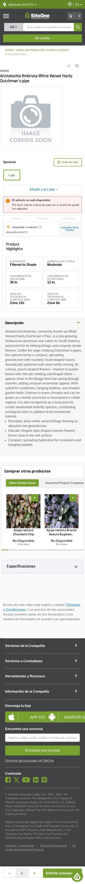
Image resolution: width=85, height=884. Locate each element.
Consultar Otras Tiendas (69, 228)
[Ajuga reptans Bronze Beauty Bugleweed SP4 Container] (62, 511)
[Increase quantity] (34, 873)
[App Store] (22, 713)
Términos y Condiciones (19, 845)
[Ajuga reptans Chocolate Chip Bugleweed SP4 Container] (23, 511)
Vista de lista (70, 162)
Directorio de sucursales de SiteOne (29, 760)
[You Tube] (27, 781)
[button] (21, 4)
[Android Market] (63, 713)
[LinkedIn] (37, 781)
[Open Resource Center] (77, 876)
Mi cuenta (42, 38)
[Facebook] (9, 781)
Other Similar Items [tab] (22, 482)
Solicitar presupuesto (62, 873)
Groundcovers (16, 54)
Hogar (9, 50)
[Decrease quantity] (9, 873)
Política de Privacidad (53, 845)
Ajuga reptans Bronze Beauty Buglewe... (61, 532)
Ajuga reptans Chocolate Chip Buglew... (23, 533)
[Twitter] (17, 781)
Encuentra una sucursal (24, 729)
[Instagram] (45, 781)
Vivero (51, 50)
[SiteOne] (37, 18)
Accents (63, 50)
